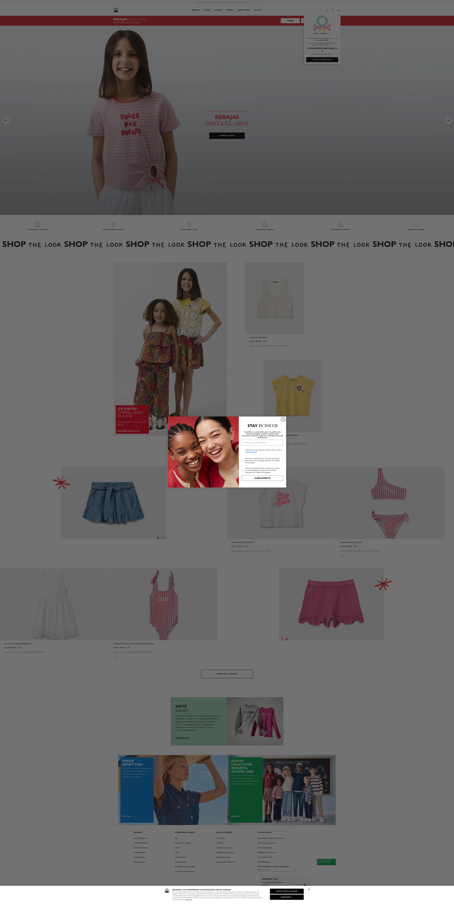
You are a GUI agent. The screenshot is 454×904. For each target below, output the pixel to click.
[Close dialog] (283, 419)
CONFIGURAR (286, 897)
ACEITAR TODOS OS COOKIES (287, 891)
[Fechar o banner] (309, 889)
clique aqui (189, 899)
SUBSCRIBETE (262, 478)
